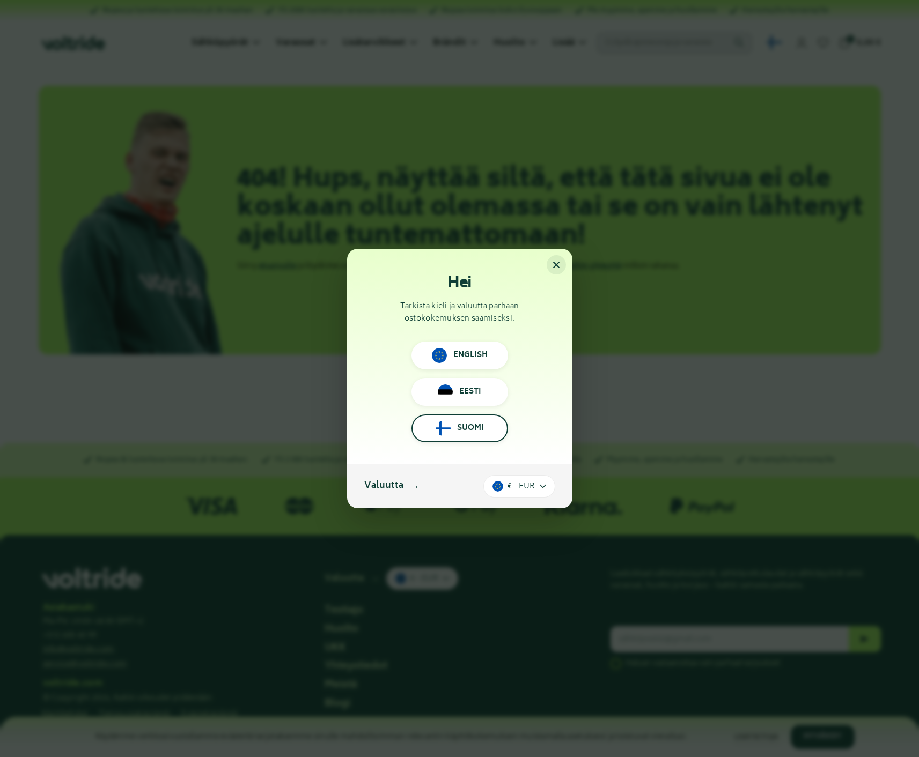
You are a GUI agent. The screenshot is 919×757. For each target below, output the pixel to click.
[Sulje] (556, 264)
